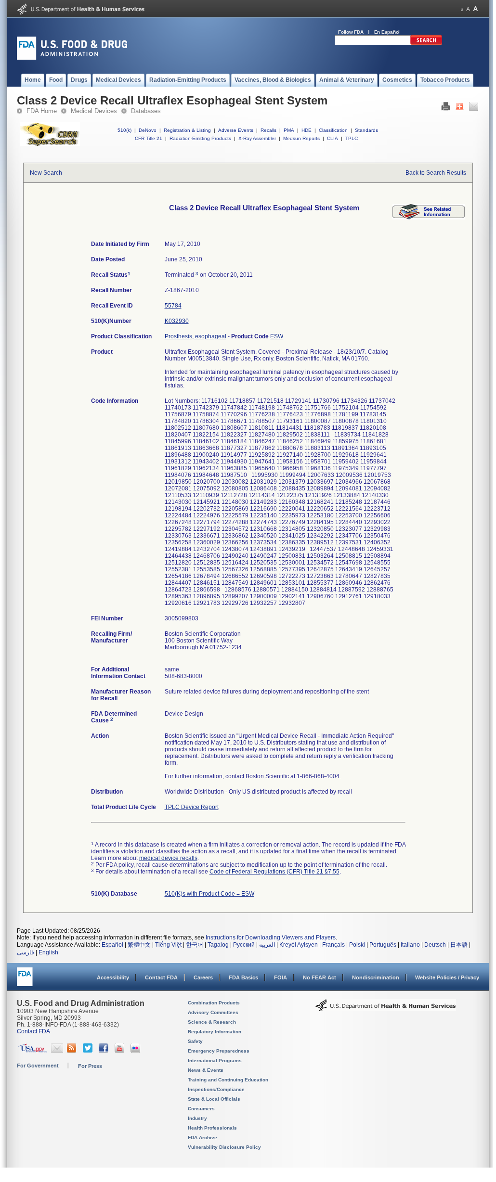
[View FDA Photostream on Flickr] (137, 1050)
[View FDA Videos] (121, 1050)
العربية (267, 944)
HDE (306, 130)
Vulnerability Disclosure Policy (224, 1147)
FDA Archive (202, 1137)
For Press (90, 1066)
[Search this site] (426, 43)
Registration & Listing (187, 130)
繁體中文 (139, 944)
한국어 (194, 944)
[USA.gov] (32, 1050)
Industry (197, 1118)
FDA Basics (243, 977)
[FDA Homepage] (25, 981)
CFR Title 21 (148, 138)
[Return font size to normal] (468, 9)
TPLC (351, 138)
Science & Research (212, 1022)
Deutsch (435, 944)
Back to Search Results (435, 172)
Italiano (410, 944)
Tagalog (218, 944)
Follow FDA (351, 32)
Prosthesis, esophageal (195, 336)
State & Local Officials (214, 1099)
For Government (38, 1065)
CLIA (332, 138)
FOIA (280, 977)
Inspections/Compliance (216, 1089)
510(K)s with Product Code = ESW (209, 893)
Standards (366, 130)
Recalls (268, 130)
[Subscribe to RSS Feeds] (73, 1050)
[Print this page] (445, 108)
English (48, 952)
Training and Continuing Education (228, 1079)
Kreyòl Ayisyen (298, 944)
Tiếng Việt (168, 944)
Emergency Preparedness (218, 1051)
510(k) (124, 130)
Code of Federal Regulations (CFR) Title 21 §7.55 (274, 871)
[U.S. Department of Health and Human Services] (80, 12)
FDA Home (41, 111)
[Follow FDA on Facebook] (105, 1050)
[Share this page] (459, 108)
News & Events (205, 1070)
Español (112, 944)
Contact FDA (161, 977)
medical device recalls (168, 858)
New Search (46, 172)
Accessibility (113, 977)
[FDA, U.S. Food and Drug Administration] (72, 57)
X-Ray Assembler (257, 138)
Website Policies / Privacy (447, 977)
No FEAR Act (319, 977)
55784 (173, 305)
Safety (195, 1041)
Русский (244, 944)
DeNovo (148, 130)
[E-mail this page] (473, 108)
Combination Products (214, 1002)
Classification (333, 130)
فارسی (25, 952)
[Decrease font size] (462, 9)
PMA (289, 130)
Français (333, 944)
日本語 (459, 944)
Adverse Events (235, 130)
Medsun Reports (301, 138)
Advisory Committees (213, 1012)
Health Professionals (212, 1128)
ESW (276, 336)
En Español (387, 32)
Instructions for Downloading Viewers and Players (271, 937)
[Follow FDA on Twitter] (89, 1050)
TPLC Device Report (192, 807)
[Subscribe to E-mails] (57, 1050)
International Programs (215, 1060)
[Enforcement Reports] (428, 217)
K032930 (177, 321)
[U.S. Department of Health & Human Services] (385, 1009)
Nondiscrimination (375, 977)
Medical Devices (94, 111)
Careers (203, 977)
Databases (146, 111)
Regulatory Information (214, 1031)
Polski (357, 944)
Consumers (201, 1108)
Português (382, 944)
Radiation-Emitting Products (200, 138)
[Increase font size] (475, 9)
